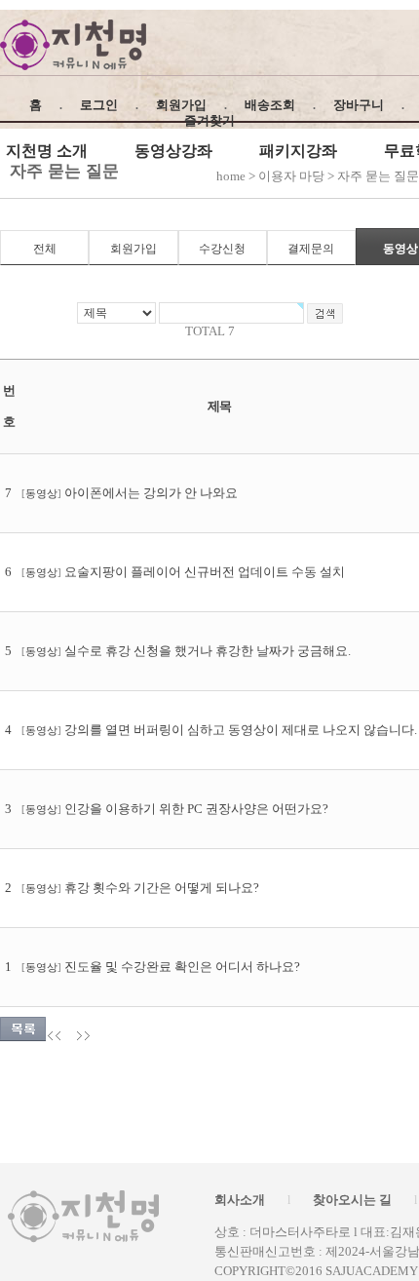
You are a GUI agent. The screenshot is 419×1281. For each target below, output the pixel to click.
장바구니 (358, 104)
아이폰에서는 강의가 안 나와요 (151, 492)
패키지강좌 (298, 150)
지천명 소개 (47, 150)
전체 (45, 248)
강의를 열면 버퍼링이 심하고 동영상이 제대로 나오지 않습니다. (240, 729)
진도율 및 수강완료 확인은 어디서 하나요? (182, 966)
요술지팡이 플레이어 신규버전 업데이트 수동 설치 (204, 571)
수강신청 (222, 248)
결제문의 (310, 248)
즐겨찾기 (209, 120)
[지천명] (73, 44)
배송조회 (270, 104)
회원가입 (181, 104)
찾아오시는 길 (352, 1199)
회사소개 (239, 1199)
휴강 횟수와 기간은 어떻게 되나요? (161, 887)
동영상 (41, 493)
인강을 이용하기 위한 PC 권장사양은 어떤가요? (196, 808)
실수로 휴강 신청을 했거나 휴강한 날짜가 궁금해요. (207, 650)
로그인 (99, 104)
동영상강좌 (173, 150)
